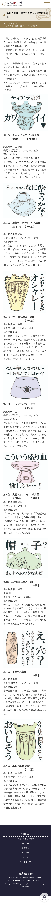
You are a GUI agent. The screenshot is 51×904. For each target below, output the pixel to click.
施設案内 (25, 843)
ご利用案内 (25, 834)
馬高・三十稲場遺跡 (25, 839)
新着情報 (25, 848)
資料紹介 (25, 853)
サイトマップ (25, 862)
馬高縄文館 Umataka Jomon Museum (12, 3)
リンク (25, 857)
